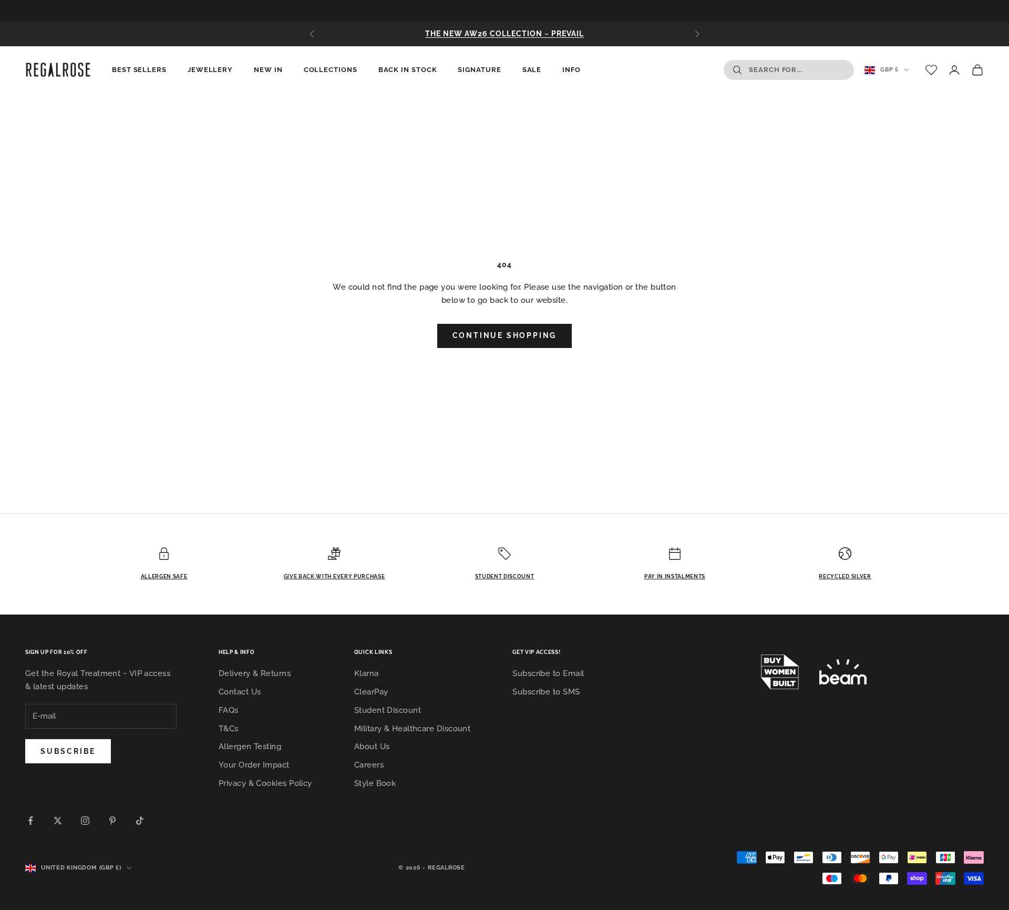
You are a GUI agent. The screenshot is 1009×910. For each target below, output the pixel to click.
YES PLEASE (504, 567)
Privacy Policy (520, 633)
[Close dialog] (576, 272)
